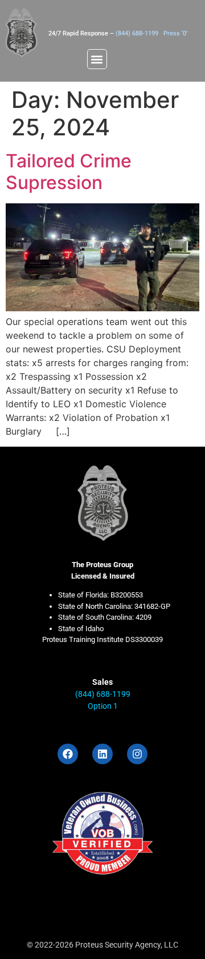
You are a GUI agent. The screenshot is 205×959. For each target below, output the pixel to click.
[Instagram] (137, 754)
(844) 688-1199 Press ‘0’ (151, 33)
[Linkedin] (102, 754)
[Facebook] (68, 754)
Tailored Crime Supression (69, 172)
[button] (97, 59)
